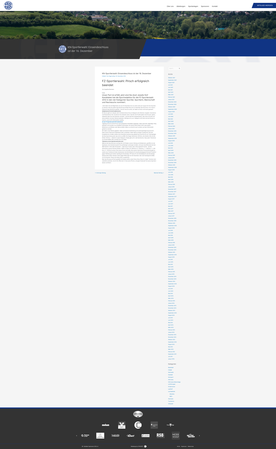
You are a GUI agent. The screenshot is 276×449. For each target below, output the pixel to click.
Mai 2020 (170, 119)
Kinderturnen (171, 386)
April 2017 (170, 208)
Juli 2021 (170, 85)
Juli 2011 (170, 356)
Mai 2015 (170, 264)
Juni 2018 (170, 174)
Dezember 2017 (172, 189)
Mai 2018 (170, 177)
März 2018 (170, 182)
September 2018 (172, 167)
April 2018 (170, 179)
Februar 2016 (171, 242)
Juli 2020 (170, 114)
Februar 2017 (171, 213)
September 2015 (172, 254)
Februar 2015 (171, 271)
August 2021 (171, 82)
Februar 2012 (171, 351)
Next (199, 435)
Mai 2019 (170, 148)
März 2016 (170, 240)
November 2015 (172, 250)
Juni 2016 (170, 233)
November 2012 (172, 337)
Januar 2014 (171, 303)
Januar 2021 (171, 99)
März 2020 (171, 123)
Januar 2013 (171, 332)
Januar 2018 (171, 187)
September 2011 (172, 354)
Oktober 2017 (171, 194)
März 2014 (171, 298)
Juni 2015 (170, 262)
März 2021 (170, 94)
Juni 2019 (170, 145)
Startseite (170, 399)
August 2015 (171, 257)
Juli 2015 (170, 259)
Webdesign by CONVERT (137, 446)
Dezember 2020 (172, 102)
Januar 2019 (171, 157)
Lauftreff (170, 389)
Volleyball (170, 403)
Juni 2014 (170, 291)
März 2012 (170, 349)
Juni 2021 (170, 87)
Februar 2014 (171, 300)
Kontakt (215, 6)
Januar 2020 (171, 128)
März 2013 (171, 327)
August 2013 (171, 315)
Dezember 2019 (172, 131)
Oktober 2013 (171, 310)
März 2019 (170, 153)
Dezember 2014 (172, 276)
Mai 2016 (170, 235)
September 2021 (172, 80)
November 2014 (172, 279)
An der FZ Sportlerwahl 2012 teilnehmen (112, 121)
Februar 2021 (171, 97)
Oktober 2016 (171, 223)
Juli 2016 (170, 230)
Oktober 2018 (171, 165)
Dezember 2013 (172, 305)
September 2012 (172, 342)
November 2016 (172, 220)
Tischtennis (171, 401)
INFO (171, 396)
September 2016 (172, 225)
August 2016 (171, 228)
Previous (76, 435)
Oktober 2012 (171, 339)
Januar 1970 (171, 359)
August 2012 (171, 344)
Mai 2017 (170, 206)
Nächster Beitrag (159, 172)
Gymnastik (171, 372)
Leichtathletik (171, 391)
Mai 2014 (170, 293)
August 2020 (171, 111)
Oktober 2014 (171, 281)
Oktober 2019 (171, 136)
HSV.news (170, 379)
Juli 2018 (170, 172)
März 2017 (170, 211)
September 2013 (172, 313)
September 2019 (172, 138)
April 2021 (170, 92)
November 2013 (172, 308)
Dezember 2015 (172, 247)
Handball (170, 374)
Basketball (170, 367)
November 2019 (172, 133)
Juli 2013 (170, 317)
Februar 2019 (171, 155)
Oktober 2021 (171, 77)
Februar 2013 (171, 330)
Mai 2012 (170, 346)
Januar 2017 (171, 216)
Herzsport (170, 377)
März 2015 (170, 269)
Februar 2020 (171, 126)
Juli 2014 (170, 288)
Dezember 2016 (172, 218)
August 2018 (171, 169)
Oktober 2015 (171, 252)
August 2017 (171, 199)
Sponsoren (205, 6)
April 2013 (170, 325)
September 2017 (172, 196)
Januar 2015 (171, 274)
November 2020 (172, 104)
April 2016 (170, 237)
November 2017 (172, 191)
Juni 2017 (170, 203)
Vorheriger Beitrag (100, 172)
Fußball (104, 76)
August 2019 (171, 140)
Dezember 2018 (172, 160)
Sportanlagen (193, 6)
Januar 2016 (171, 245)
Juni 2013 (170, 320)
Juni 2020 (170, 116)
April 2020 (170, 121)
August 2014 (171, 286)
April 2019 (170, 150)
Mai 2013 (170, 322)
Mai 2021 (170, 90)
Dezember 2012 (172, 334)
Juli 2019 (170, 143)
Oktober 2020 (171, 106)
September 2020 (172, 109)
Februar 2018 (171, 184)
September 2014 (172, 283)
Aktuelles (172, 394)
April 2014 (170, 296)
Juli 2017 (170, 201)
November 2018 (172, 162)
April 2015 (170, 266)
